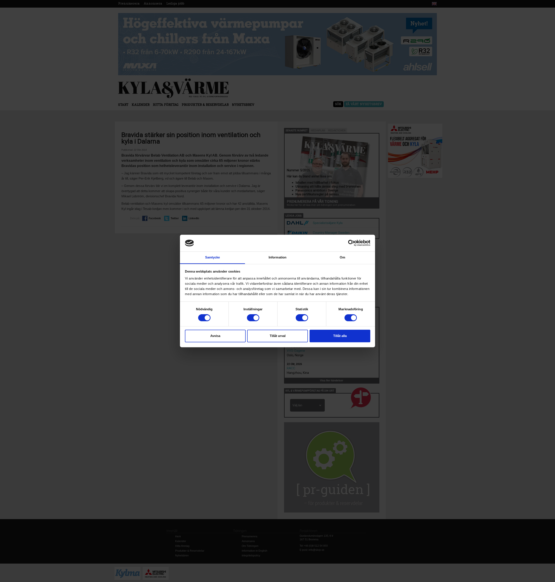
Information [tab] (277, 257)
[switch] (253, 317)
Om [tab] (342, 257)
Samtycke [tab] (212, 257)
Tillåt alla (340, 336)
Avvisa (215, 336)
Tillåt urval (278, 336)
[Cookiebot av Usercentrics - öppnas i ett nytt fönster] (351, 243)
